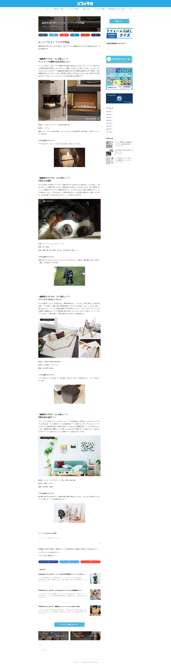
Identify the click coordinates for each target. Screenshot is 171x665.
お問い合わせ (86, 9)
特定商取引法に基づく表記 (116, 9)
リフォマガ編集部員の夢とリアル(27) (51, 538)
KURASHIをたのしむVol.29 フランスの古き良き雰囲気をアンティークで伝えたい (61, 574)
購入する (118, 21)
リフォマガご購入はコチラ (68, 624)
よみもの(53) (40, 538)
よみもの (45, 26)
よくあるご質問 (99, 9)
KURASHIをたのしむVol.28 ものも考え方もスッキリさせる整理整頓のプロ (59, 590)
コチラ (96, 549)
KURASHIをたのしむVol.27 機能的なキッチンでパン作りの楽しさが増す (59, 606)
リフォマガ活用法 (73, 9)
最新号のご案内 (59, 9)
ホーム (48, 9)
